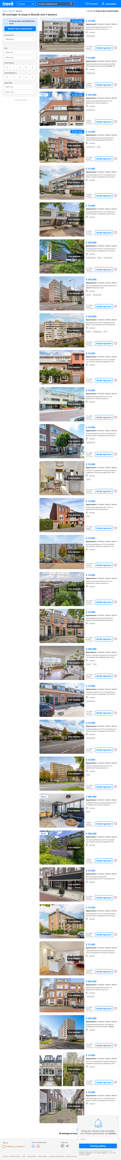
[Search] (70, 3)
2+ (20, 67)
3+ (26, 67)
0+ (7, 67)
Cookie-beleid (42, 1156)
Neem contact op (71, 1156)
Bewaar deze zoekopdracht (20, 28)
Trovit (4, 11)
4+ (33, 67)
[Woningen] (33, 1146)
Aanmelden (111, 3)
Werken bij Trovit (15, 1156)
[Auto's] (37, 1146)
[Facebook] (62, 1146)
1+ (14, 67)
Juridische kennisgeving (56, 1156)
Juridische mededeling (85, 1153)
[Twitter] (67, 1146)
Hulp (23, 1156)
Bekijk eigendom (104, 48)
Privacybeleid (31, 1156)
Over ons (5, 1156)
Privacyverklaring (102, 1153)
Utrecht (11, 11)
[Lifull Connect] (13, 1147)
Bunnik (19, 11)
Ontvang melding (98, 1146)
